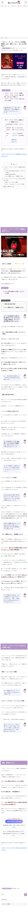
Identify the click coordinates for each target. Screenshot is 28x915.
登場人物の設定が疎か (10, 174)
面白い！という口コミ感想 (11, 182)
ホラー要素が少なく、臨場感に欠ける (14, 176)
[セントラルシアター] (14, 2)
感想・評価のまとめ (9, 186)
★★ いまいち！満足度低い (14, 133)
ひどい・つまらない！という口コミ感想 (14, 184)
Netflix (4, 48)
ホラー (17, 48)
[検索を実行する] (25, 894)
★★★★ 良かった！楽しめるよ (14, 127)
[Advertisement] (14, 22)
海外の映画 (8, 48)
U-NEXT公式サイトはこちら (14, 821)
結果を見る (14, 141)
